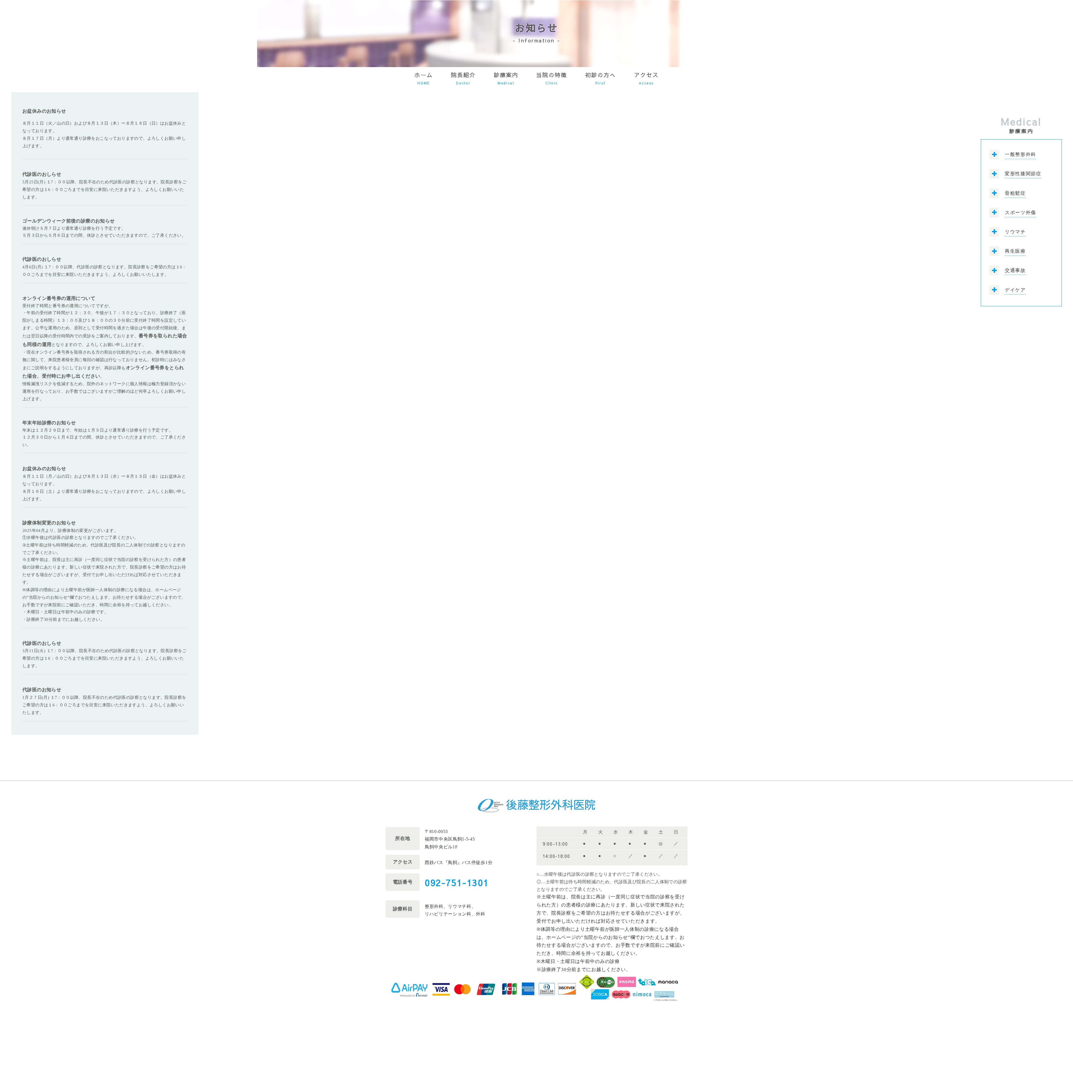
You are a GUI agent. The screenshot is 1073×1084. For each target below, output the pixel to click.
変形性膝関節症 (1023, 173)
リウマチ (1015, 232)
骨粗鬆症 (1015, 193)
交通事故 (1015, 270)
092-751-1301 (457, 882)
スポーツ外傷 (1020, 212)
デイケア (1015, 290)
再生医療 (1015, 251)
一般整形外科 (1020, 154)
